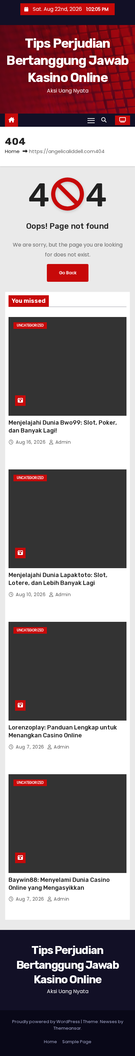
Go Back (67, 273)
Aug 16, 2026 (31, 442)
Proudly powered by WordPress (46, 1021)
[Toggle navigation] (91, 120)
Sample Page (76, 1042)
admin (62, 442)
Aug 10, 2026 (31, 594)
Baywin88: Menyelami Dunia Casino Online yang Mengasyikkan (59, 883)
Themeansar (67, 1028)
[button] (105, 120)
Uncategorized (30, 325)
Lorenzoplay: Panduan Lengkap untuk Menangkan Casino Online (63, 731)
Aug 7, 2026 (31, 747)
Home (12, 151)
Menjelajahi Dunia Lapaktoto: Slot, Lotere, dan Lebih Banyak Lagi (58, 579)
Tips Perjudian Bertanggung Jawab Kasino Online (67, 60)
